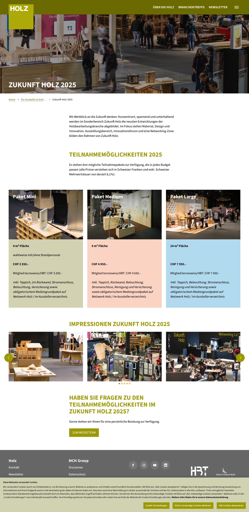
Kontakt (14, 467)
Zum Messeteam (84, 432)
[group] (46, 356)
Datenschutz (77, 474)
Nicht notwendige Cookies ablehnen (193, 505)
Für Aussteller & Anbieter (34, 99)
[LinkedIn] (165, 465)
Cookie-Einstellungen (156, 505)
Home (12, 99)
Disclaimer (76, 467)
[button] (8, 357)
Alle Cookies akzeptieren (231, 505)
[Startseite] (21, 16)
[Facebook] (133, 465)
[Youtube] (154, 465)
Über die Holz (163, 7)
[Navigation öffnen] (236, 7)
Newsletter (218, 7)
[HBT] (200, 471)
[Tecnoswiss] (225, 471)
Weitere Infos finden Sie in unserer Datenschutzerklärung (200, 497)
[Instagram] (144, 465)
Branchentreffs (191, 7)
